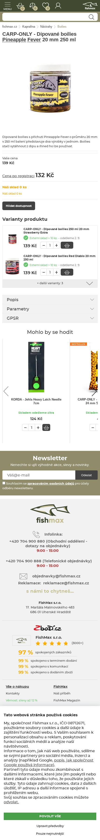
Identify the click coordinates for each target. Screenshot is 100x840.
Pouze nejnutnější (50, 833)
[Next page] (94, 391)
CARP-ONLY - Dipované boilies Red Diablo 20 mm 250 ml (59, 258)
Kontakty (13, 693)
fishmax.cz (90, 5)
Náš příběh (61, 693)
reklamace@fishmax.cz (66, 583)
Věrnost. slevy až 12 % (21, 700)
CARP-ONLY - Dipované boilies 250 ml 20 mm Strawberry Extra (56, 231)
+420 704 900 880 (27, 541)
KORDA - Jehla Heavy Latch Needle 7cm (36, 401)
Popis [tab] (12, 300)
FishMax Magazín (66, 700)
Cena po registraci (18, 176)
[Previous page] (5, 391)
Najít (91, 17)
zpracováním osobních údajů (50, 483)
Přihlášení (58, 6)
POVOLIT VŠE (50, 816)
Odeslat (86, 475)
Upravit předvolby (50, 826)
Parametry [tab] (18, 309)
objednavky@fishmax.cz (56, 576)
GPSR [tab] (13, 318)
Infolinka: (53, 534)
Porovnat (35, 8)
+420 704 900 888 (23, 561)
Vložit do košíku (67, 245)
